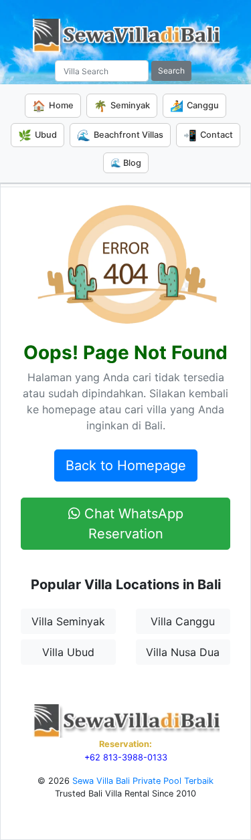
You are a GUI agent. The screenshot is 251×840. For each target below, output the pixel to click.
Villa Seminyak (68, 621)
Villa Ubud (68, 652)
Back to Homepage (126, 465)
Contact (208, 135)
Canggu (194, 105)
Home (53, 105)
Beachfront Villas (120, 135)
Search (171, 71)
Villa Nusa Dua (183, 652)
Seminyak (122, 105)
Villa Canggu (183, 621)
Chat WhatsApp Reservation (131, 524)
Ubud (37, 135)
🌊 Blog (125, 163)
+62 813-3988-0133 (125, 757)
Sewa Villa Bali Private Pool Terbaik (143, 781)
